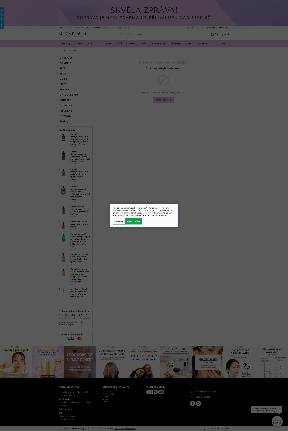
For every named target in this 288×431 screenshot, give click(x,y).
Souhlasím (133, 221)
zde (164, 215)
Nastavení (119, 222)
